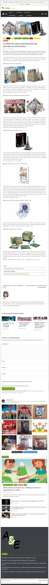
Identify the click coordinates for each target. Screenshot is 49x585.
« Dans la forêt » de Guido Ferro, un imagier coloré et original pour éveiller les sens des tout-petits (23, 571)
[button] (13, 12)
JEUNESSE (21, 15)
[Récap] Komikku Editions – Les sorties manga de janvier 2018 (40, 325)
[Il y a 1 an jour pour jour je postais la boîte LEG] (24, 412)
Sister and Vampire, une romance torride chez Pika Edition (36, 286)
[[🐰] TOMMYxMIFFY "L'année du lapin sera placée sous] (9, 427)
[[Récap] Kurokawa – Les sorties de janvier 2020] (24, 317)
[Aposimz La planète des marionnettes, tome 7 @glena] (24, 442)
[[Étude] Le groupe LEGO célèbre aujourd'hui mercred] (39, 427)
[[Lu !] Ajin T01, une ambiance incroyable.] (9, 317)
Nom (3, 361)
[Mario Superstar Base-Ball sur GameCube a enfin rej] (39, 412)
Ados (12, 38)
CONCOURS (28, 15)
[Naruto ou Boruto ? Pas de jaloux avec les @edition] (39, 442)
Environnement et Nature (8, 484)
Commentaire (5, 344)
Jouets (31, 38)
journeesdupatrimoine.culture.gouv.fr (20, 274)
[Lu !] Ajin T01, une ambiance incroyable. (8, 324)
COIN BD (11, 12)
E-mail (4, 367)
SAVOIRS (15, 484)
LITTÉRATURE (19, 12)
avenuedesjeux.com (36, 259)
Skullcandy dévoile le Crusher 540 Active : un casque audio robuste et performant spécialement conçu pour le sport (28, 514)
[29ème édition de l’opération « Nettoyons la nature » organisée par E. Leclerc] (24, 471)
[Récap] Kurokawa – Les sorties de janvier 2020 (24, 324)
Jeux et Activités (25, 38)
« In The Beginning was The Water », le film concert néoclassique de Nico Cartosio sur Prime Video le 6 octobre (32, 2)
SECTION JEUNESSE (37, 38)
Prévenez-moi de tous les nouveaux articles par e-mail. (15, 386)
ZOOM (25, 484)
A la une (8, 38)
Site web (4, 373)
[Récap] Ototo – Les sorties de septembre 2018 (13, 286)
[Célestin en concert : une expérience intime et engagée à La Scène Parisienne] (6, 502)
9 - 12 (4, 38)
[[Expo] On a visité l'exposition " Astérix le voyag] (9, 412)
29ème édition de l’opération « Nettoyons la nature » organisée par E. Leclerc (22, 489)
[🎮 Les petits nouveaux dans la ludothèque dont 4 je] (9, 442)
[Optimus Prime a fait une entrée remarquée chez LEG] (24, 427)
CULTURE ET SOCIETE (18, 38)
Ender (14, 49)
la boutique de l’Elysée (28, 226)
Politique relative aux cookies (36, 582)
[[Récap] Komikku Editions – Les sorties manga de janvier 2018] (40, 317)
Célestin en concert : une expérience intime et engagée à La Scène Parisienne (27, 501)
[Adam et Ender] (3, 13)
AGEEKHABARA (12, 15)
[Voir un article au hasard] (45, 13)
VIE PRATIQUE (27, 12)
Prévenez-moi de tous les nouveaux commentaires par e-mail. (17, 381)
